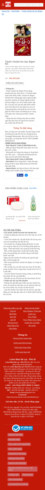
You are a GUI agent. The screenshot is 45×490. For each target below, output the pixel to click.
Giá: (6, 78)
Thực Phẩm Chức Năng (32, 320)
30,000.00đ (22, 220)
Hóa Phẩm (15, 11)
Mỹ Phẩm (12, 314)
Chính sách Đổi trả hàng (23, 343)
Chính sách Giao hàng (22, 347)
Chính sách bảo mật (22, 352)
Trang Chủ (6, 11)
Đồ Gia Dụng (13, 323)
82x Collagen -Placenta (32, 311)
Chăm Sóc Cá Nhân (32, 323)
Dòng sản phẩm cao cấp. (13, 308)
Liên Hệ (13, 320)
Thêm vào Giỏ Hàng (14, 83)
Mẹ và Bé (32, 326)
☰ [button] (3, 5)
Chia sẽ (13, 311)
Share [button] (21, 175)
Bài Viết (13, 317)
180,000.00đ (14, 78)
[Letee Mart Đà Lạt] (8, 4)
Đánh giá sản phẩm (32, 308)
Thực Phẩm (32, 317)
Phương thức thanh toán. (22, 338)
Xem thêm (33, 188)
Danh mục (32, 314)
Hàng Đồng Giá (13, 326)
